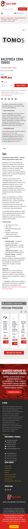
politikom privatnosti (14, 523)
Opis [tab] (4, 148)
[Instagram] (8, 490)
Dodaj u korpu (21, 85)
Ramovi (15, 19)
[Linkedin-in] (10, 490)
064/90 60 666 (16, 141)
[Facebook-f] (5, 490)
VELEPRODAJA (8, 95)
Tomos (10, 19)
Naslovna (3, 18)
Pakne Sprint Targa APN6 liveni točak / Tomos (5, 327)
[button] (2, 13)
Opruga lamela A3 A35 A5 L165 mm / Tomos (23, 327)
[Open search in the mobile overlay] (14, 9)
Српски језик (20, 13)
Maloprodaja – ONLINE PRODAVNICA (16, 18)
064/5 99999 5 (10, 133)
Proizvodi (4, 19)
